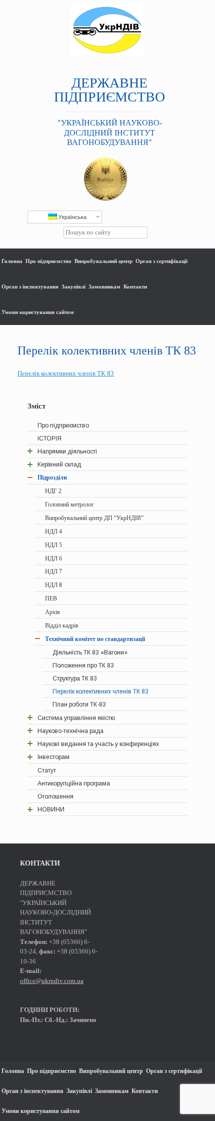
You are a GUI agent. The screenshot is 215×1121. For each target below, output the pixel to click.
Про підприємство (49, 261)
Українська (71, 217)
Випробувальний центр (103, 261)
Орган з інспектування (30, 287)
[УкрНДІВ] (108, 30)
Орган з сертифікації (162, 261)
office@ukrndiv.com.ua (52, 980)
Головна (12, 261)
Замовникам (104, 287)
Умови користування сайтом (38, 312)
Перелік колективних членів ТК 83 (66, 373)
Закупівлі (74, 287)
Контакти (135, 287)
